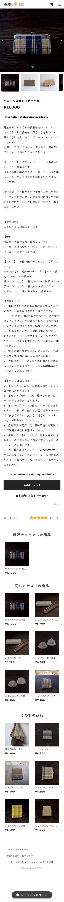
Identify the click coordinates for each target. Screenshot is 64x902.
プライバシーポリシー (17, 849)
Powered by (28, 868)
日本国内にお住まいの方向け (32, 495)
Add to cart (32, 485)
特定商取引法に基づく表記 (19, 855)
